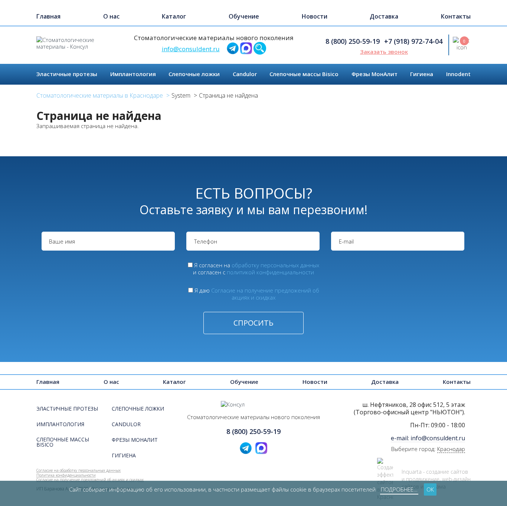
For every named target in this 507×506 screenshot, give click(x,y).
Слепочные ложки (194, 74)
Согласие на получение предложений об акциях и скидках (265, 294)
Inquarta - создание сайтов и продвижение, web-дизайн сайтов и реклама (436, 479)
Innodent (458, 74)
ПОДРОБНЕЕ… (399, 489)
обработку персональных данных (275, 265)
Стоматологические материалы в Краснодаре (99, 95)
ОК (430, 489)
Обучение (244, 16)
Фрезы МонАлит (374, 74)
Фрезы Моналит (135, 440)
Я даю (256, 294)
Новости (314, 16)
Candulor (245, 74)
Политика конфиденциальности (66, 475)
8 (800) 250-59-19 (353, 41)
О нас (111, 16)
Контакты (456, 16)
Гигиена (421, 74)
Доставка (384, 16)
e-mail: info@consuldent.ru (428, 438)
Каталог (174, 16)
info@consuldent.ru (191, 49)
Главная (48, 16)
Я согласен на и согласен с (256, 268)
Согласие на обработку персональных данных (78, 470)
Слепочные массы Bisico (303, 74)
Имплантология (133, 74)
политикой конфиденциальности (270, 272)
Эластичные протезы (66, 74)
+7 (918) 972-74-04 (413, 41)
